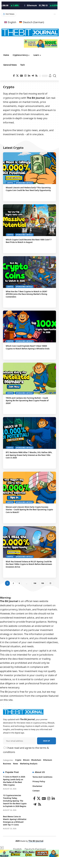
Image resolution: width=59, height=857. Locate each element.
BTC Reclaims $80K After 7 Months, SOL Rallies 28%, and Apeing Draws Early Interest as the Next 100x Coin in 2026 (29, 455)
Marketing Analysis (28, 763)
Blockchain (36, 760)
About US (40, 772)
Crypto (10, 183)
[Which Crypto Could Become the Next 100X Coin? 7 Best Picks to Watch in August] (29, 220)
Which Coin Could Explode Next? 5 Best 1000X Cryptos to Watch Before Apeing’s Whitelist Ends (27, 347)
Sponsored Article (24, 183)
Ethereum (47, 760)
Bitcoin (26, 760)
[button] (54, 14)
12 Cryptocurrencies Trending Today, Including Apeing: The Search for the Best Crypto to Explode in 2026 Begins (14, 801)
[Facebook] (13, 76)
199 (42, 583)
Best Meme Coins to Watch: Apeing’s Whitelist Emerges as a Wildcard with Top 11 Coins (14, 820)
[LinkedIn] (29, 76)
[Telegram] (32, 76)
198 (34, 583)
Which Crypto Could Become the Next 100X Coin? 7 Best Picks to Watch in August (28, 240)
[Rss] (36, 76)
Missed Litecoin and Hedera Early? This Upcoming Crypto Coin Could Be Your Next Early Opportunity (28, 188)
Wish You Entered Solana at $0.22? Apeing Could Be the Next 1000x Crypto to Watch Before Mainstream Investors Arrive (29, 564)
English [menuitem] (12, 22)
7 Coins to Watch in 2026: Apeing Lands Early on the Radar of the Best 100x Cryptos (14, 780)
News (15, 763)
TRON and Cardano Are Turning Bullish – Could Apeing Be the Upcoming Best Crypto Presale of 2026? (27, 401)
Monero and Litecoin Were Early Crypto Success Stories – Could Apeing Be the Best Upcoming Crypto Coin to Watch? (29, 510)
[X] (17, 76)
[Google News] (21, 76)
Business (7, 763)
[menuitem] (10, 22)
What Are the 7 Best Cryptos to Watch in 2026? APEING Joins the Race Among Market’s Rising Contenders (26, 294)
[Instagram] (25, 76)
